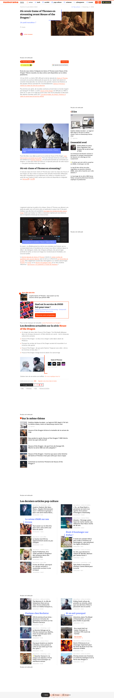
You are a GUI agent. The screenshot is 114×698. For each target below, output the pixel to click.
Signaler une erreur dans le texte (47, 381)
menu (22, 2)
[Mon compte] (96, 2)
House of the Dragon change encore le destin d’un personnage (41, 353)
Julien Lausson (28, 34)
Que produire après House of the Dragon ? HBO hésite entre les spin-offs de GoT (48, 439)
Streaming (85, 7)
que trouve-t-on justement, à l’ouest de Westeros (42, 264)
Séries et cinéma (44, 388)
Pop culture (76, 7)
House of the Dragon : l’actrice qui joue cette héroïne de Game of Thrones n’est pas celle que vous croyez (47, 455)
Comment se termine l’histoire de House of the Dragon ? (45, 462)
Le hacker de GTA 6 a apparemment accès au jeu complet (43, 540)
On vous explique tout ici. (52, 376)
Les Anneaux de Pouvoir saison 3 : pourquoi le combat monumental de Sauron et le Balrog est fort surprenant (82, 156)
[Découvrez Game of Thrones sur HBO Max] (54, 365)
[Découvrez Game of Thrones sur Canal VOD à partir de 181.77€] (63, 365)
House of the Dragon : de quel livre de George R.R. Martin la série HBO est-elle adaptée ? (46, 447)
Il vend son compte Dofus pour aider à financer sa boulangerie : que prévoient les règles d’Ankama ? (83, 541)
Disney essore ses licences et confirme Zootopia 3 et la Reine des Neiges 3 (83, 657)
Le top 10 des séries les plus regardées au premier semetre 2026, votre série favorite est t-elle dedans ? (82, 170)
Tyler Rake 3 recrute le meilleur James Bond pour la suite (83, 566)
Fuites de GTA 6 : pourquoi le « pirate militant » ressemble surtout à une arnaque (42, 567)
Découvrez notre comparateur (45, 315)
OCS (31, 179)
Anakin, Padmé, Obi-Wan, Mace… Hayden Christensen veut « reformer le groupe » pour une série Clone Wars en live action (43, 509)
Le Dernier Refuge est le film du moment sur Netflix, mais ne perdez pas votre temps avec (43, 632)
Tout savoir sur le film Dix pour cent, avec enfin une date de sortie (42, 527)
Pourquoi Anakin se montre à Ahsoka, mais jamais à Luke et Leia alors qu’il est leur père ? (43, 645)
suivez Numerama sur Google (51, 323)
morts (29, 263)
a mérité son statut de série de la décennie (42, 84)
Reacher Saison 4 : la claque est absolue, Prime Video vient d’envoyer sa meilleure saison (42, 658)
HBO (35, 381)
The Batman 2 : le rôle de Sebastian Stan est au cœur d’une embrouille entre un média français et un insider (42, 603)
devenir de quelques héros (44, 263)
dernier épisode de (33, 257)
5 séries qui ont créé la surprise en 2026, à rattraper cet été (82, 163)
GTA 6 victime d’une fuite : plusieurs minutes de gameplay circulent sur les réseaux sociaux (43, 619)
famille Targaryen (36, 160)
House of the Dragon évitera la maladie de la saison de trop (48, 431)
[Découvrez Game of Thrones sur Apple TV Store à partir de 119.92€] (59, 365)
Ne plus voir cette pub (26, 58)
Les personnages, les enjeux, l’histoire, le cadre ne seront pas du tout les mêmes (43, 95)
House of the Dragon (46, 91)
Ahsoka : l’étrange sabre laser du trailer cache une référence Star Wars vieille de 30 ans (83, 522)
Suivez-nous (64, 61)
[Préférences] (99, 2)
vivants (22, 263)
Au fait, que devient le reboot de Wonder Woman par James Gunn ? (82, 553)
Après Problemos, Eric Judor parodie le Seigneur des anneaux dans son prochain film (42, 554)
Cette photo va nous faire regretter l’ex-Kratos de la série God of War (85, 148)
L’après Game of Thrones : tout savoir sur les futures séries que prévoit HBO (44, 296)
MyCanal (25, 179)
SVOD (92, 7)
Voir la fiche (78, 637)
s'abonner (107, 2)
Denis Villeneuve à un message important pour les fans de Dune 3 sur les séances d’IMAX (82, 645)
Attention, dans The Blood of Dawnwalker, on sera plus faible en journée (82, 619)
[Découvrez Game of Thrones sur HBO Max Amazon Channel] (49, 365)
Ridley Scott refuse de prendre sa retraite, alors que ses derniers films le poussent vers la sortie (82, 603)
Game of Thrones (62, 78)
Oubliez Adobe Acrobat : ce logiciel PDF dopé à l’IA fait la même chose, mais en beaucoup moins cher (48, 423)
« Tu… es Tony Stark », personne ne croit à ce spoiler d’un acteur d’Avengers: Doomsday (81, 509)
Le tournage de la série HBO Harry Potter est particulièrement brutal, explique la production (82, 177)
